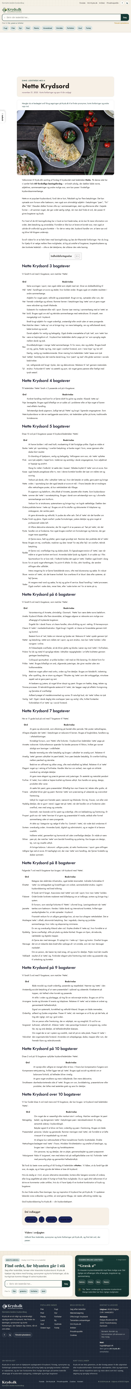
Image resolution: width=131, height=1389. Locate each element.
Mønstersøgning (77, 1313)
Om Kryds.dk (92, 3)
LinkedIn (51, 1219)
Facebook (31, 1219)
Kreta (90, 1282)
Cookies (73, 1335)
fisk (9, 23)
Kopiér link (65, 1219)
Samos (82, 1282)
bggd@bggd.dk (106, 1345)
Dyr (20, 28)
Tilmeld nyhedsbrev (121, 23)
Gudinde (57, 1324)
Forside (82, 3)
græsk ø (14, 23)
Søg (125, 17)
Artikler (102, 3)
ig (127, 3)
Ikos (98, 1282)
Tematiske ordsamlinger (80, 1320)
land (43, 1291)
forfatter (20, 23)
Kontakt (80, 1381)
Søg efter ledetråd (77, 1309)
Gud (80, 28)
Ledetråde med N (36, 80)
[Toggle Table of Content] (76, 256)
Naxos (106, 1282)
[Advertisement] (65, 53)
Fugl (5, 28)
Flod (28, 28)
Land (42, 1320)
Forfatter (70, 28)
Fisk (13, 28)
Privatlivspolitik (112, 3)
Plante (36, 28)
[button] (2, 117)
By (55, 1320)
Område (59, 28)
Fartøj (88, 28)
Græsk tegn (45, 1328)
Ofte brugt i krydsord (79, 1316)
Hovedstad (47, 28)
